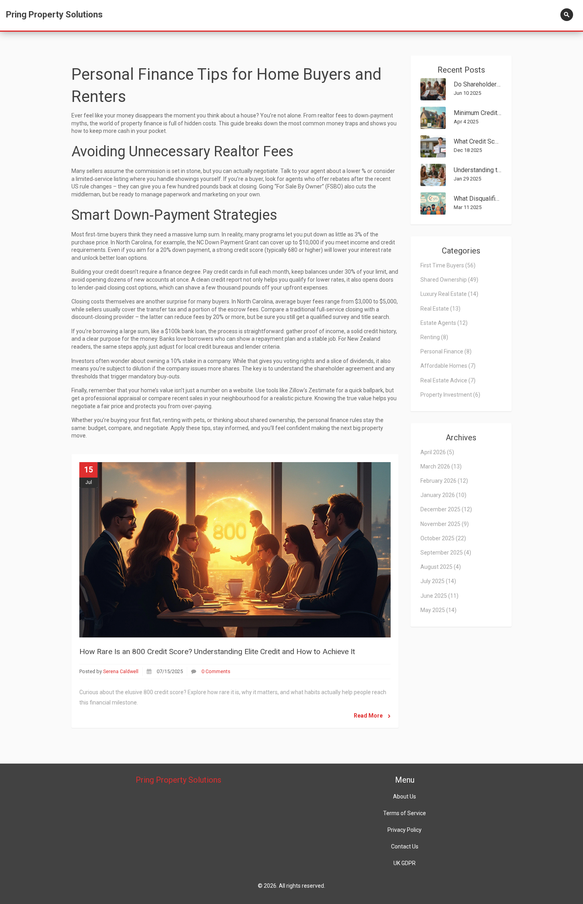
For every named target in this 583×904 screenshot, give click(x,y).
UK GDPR (404, 863)
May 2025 (438, 610)
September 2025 (445, 552)
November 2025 (444, 524)
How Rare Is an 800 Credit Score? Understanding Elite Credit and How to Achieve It (217, 651)
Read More (369, 715)
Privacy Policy (404, 830)
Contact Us (404, 846)
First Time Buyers (448, 265)
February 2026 (444, 481)
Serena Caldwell (120, 671)
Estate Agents (444, 323)
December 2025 (446, 509)
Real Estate (440, 308)
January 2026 (443, 495)
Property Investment (450, 395)
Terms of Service (404, 813)
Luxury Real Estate (449, 294)
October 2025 (443, 538)
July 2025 (438, 581)
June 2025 (439, 596)
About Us (404, 796)
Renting (434, 337)
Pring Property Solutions (54, 14)
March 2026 (441, 466)
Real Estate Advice (448, 380)
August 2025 (440, 567)
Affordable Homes (448, 366)
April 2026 (437, 452)
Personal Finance (446, 351)
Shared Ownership (449, 279)
